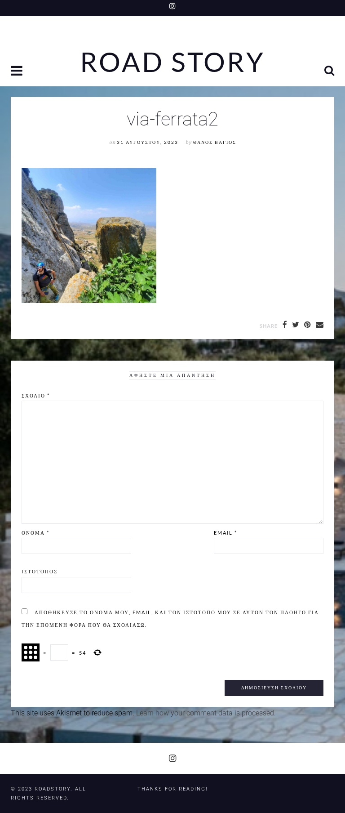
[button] (17, 72)
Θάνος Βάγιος (214, 142)
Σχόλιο (36, 395)
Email (225, 533)
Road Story (172, 62)
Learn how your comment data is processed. (206, 713)
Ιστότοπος (40, 571)
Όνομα (35, 533)
